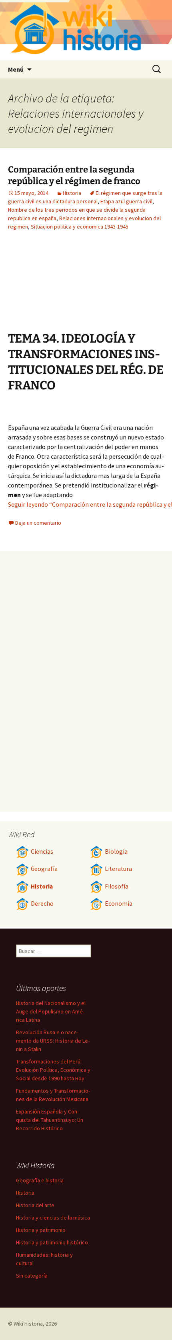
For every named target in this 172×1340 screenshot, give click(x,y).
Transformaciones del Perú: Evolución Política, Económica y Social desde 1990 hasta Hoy (53, 1070)
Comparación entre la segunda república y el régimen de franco (74, 175)
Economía (118, 903)
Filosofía (116, 886)
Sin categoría (32, 1275)
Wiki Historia (28, 1323)
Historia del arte (35, 1205)
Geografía (44, 869)
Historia (72, 193)
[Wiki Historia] (86, 30)
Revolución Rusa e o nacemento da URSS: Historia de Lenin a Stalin (53, 1041)
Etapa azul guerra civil (126, 201)
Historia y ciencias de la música (53, 1217)
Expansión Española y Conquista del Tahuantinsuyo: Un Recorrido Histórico (49, 1120)
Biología (116, 851)
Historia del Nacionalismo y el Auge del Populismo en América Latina (51, 1011)
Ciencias (42, 851)
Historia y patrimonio (41, 1230)
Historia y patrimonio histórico (52, 1242)
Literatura (118, 869)
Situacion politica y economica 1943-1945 (79, 226)
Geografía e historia (40, 1180)
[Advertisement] (120, 287)
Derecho (42, 903)
